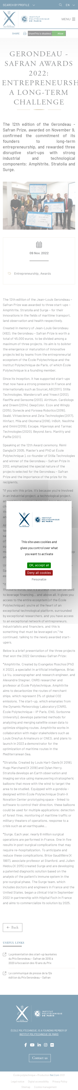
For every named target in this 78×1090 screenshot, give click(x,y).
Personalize (39, 579)
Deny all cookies (39, 573)
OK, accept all (39, 565)
